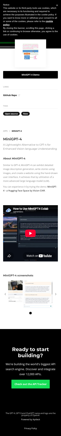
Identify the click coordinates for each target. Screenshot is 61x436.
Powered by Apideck (30, 419)
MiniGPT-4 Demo (31, 74)
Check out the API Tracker (31, 384)
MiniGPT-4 (17, 131)
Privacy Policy (30, 428)
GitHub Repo (10, 95)
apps (5, 131)
